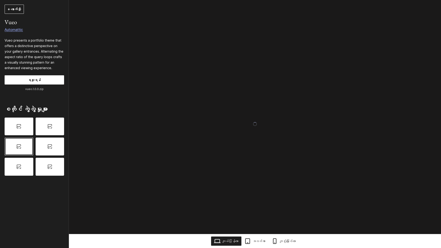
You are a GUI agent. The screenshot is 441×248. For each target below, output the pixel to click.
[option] (19, 126)
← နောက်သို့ (14, 9)
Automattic (14, 29)
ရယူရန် (34, 80)
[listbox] (34, 147)
